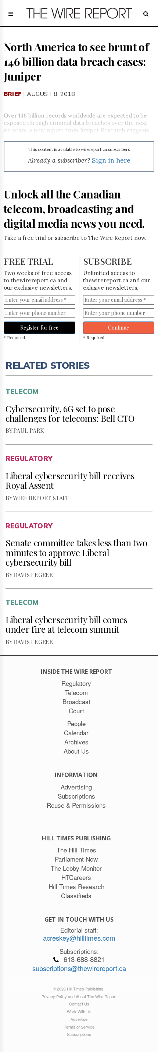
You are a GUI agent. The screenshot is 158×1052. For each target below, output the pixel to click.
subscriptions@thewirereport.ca (79, 968)
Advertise (79, 1019)
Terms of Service (79, 1027)
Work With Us (79, 1011)
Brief (13, 93)
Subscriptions (79, 1034)
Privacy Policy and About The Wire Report (79, 996)
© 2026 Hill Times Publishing (79, 989)
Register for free (39, 327)
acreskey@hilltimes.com (79, 938)
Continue (118, 327)
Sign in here (111, 160)
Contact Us (79, 1004)
